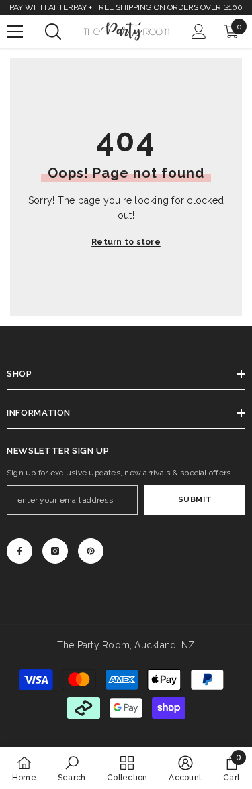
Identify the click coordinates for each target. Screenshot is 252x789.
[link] (71, 768)
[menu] (15, 31)
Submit (195, 499)
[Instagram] (55, 551)
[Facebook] (19, 551)
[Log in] (199, 31)
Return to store (126, 242)
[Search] (53, 31)
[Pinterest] (90, 551)
